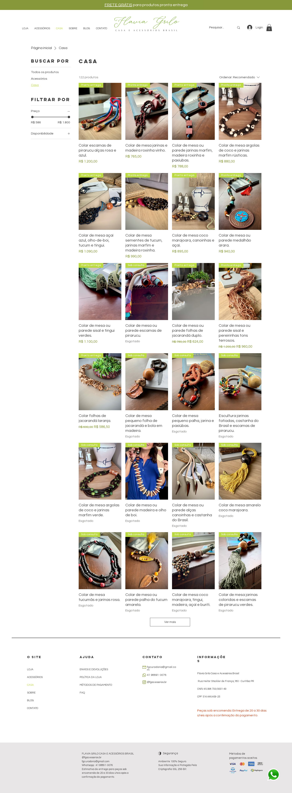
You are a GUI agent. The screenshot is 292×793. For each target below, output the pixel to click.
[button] (269, 27)
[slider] (32, 117)
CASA (30, 685)
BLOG (30, 700)
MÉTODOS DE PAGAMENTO (96, 685)
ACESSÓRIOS (35, 677)
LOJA (30, 669)
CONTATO (32, 708)
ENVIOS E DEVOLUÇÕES (94, 669)
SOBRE (31, 692)
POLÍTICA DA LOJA (91, 677)
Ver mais (170, 622)
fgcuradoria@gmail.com (95, 761)
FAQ (82, 692)
